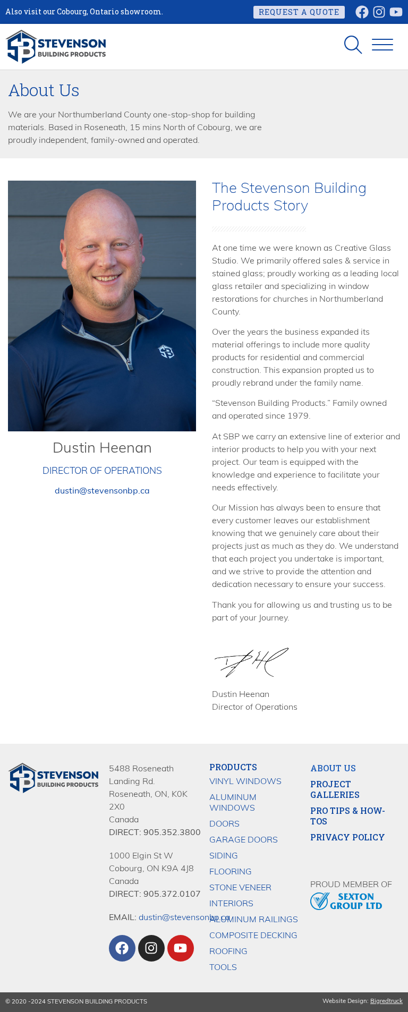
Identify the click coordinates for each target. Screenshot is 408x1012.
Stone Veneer (240, 888)
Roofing (228, 952)
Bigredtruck (386, 1002)
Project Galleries (335, 789)
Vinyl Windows (245, 782)
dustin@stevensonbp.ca (184, 918)
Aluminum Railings (253, 920)
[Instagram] (379, 12)
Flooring (230, 872)
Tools (223, 968)
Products (233, 766)
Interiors (231, 904)
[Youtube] (396, 12)
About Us (333, 768)
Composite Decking (253, 936)
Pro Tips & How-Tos (347, 816)
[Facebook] (362, 12)
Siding (223, 856)
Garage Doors (243, 840)
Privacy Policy (347, 837)
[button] (382, 45)
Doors (224, 824)
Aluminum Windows (233, 803)
